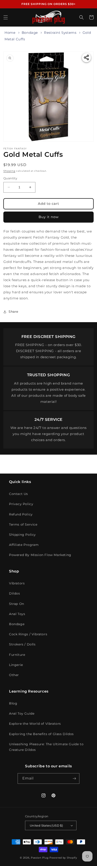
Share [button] (13, 312)
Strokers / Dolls (22, 644)
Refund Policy (21, 514)
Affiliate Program (24, 545)
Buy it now (49, 217)
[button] (6, 17)
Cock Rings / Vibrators (28, 634)
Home (10, 32)
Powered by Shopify (63, 857)
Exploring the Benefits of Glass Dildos (41, 734)
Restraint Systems (60, 32)
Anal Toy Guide (21, 713)
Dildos (14, 593)
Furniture (17, 655)
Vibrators (17, 583)
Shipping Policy (22, 535)
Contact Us (18, 494)
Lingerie (16, 665)
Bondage (30, 32)
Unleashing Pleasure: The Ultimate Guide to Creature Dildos (46, 747)
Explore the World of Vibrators (35, 724)
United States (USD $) (46, 825)
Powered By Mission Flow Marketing (40, 555)
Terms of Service (23, 524)
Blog (13, 703)
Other (14, 675)
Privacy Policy (21, 504)
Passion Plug (39, 857)
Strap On (16, 604)
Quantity (10, 178)
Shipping (9, 170)
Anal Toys (17, 614)
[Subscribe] (74, 778)
